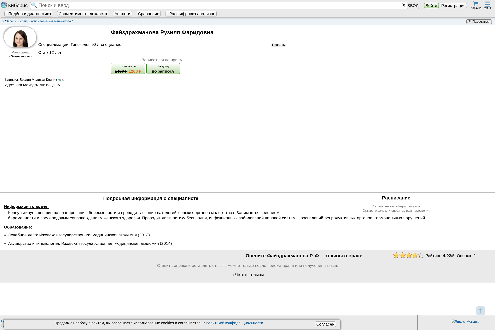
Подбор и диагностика (29, 13)
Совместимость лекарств (83, 13)
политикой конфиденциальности (234, 323)
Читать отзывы (249, 274)
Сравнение (148, 13)
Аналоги (122, 13)
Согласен (325, 324)
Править (278, 45)
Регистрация (453, 5)
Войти (431, 5)
